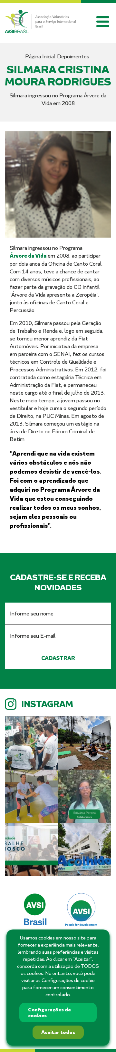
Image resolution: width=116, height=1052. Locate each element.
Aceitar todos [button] (58, 1032)
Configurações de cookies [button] (49, 1013)
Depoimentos (73, 56)
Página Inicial (40, 56)
